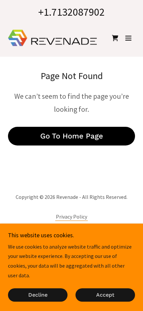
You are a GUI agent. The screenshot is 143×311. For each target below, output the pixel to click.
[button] (128, 38)
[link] (52, 38)
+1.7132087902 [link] (71, 12)
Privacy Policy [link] (71, 216)
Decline (38, 295)
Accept (105, 295)
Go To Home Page (71, 136)
